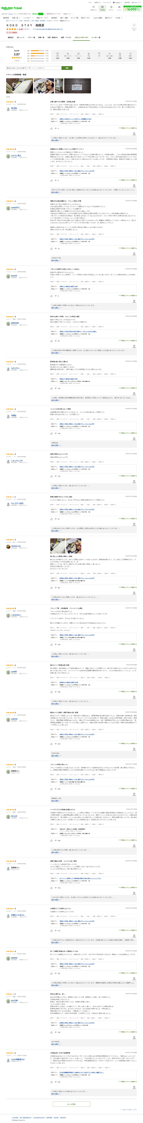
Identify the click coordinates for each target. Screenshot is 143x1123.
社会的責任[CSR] (39, 1117)
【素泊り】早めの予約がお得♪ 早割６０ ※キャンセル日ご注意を (78, 331)
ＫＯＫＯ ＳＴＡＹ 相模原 (25, 25)
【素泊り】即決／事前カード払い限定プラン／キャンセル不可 (76, 171)
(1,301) (81, 37)
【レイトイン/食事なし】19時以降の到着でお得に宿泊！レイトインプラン (80, 878)
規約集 (56, 1117)
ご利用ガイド (97, 2)
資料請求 (63, 1117)
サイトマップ (107, 2)
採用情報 (49, 1117)
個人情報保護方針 (26, 1117)
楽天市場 (127, 2)
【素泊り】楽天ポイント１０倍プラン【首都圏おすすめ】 (75, 119)
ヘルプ (90, 2)
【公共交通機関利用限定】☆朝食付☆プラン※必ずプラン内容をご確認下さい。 (81, 1072)
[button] (19, 85)
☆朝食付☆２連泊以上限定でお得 (68, 682)
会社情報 (15, 1117)
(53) (53, 37)
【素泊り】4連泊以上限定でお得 (68, 286)
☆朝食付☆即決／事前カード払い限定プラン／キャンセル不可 (76, 578)
